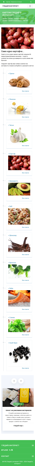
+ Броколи (12, 262)
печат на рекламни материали (17, 410)
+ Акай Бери (12, 343)
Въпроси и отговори (16, 1)
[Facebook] (12, 450)
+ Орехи (11, 73)
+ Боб (10, 206)
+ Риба (10, 288)
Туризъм (8, 1)
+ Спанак (11, 317)
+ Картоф (11, 154)
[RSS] (10, 450)
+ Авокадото (13, 181)
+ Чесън (11, 125)
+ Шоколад (12, 235)
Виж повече (25, 91)
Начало (4, 18)
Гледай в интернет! (10, 6)
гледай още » (17, 426)
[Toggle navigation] (30, 6)
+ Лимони (12, 99)
